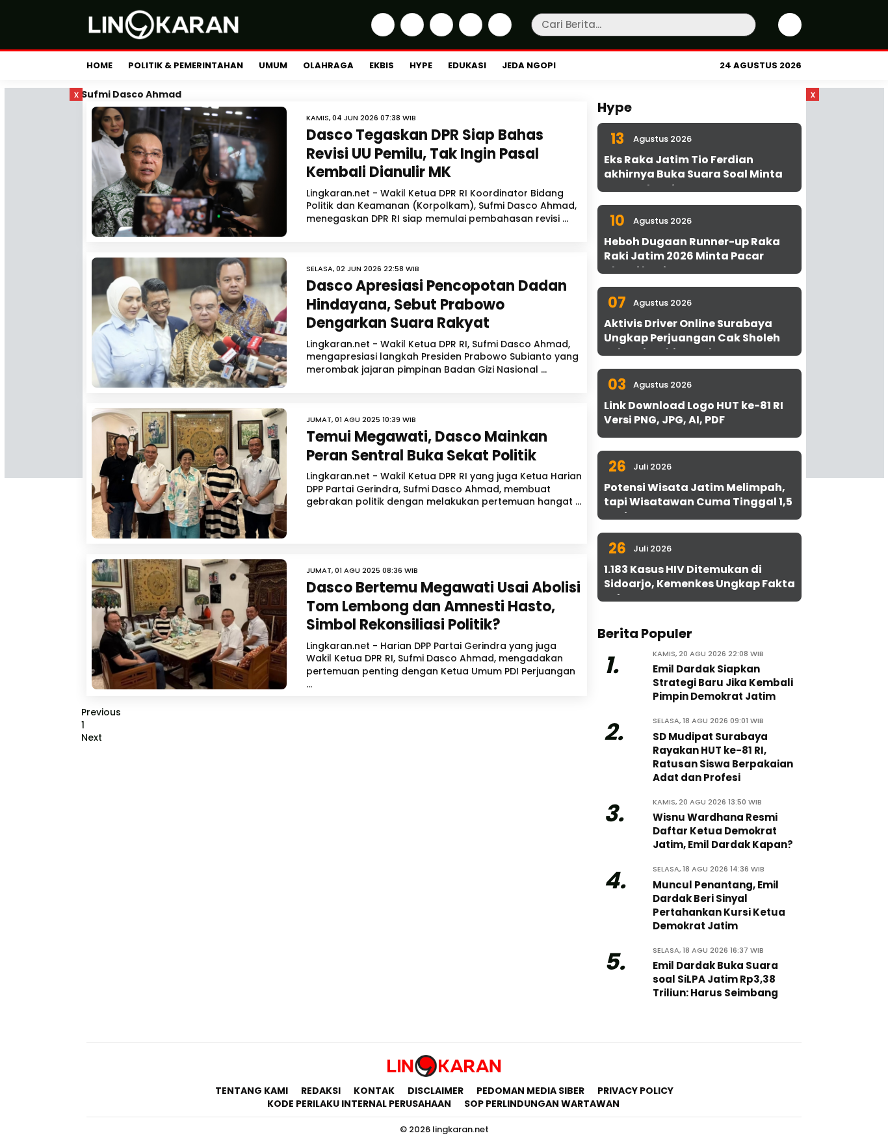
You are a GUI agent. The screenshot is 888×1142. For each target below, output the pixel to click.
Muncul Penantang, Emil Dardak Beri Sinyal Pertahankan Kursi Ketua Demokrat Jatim (719, 905)
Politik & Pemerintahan (185, 65)
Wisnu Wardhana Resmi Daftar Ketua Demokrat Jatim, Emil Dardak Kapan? (723, 830)
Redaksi (321, 1090)
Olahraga (328, 65)
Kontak (374, 1090)
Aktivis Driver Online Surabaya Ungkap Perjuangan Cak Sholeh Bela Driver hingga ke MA (692, 338)
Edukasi (467, 65)
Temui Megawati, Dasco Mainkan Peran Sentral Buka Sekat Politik (426, 446)
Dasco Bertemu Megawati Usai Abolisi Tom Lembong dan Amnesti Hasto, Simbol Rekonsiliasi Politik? (443, 606)
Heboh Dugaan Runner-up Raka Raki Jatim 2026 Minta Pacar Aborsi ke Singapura (692, 256)
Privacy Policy (635, 1090)
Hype (421, 65)
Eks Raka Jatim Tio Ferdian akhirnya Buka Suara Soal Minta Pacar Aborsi (693, 174)
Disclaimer (436, 1090)
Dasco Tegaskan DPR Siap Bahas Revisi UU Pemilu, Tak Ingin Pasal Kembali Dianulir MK (424, 153)
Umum (273, 65)
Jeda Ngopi (529, 65)
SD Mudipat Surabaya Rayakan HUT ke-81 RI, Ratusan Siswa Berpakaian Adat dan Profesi (723, 757)
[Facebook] (381, 33)
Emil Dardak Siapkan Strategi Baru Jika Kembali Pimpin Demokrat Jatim (723, 682)
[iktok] (469, 33)
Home (99, 65)
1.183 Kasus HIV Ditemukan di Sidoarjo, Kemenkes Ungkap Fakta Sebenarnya (699, 584)
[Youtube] (498, 33)
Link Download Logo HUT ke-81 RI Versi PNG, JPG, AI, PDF (693, 412)
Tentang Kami (251, 1090)
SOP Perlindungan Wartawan (542, 1103)
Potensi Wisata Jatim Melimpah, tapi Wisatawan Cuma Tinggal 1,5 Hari (698, 502)
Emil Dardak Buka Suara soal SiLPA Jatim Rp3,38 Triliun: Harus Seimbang (715, 979)
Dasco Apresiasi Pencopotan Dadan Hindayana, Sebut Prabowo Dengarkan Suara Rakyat (436, 304)
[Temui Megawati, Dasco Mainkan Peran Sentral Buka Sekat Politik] (189, 473)
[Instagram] (439, 33)
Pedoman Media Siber (530, 1090)
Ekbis (381, 65)
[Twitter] (410, 33)
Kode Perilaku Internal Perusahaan (359, 1103)
